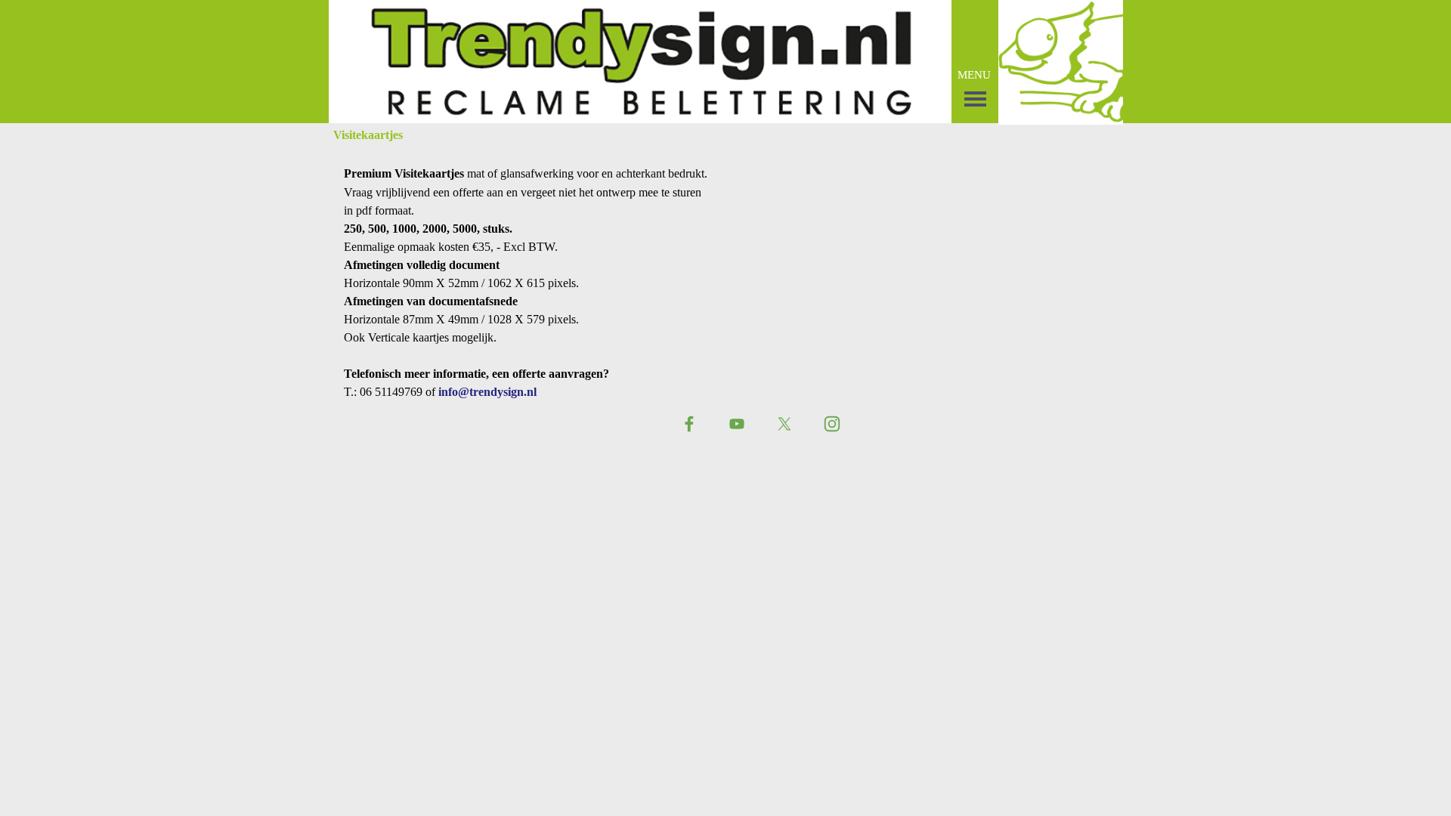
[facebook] (689, 424)
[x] (784, 424)
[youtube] (737, 424)
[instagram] (832, 424)
